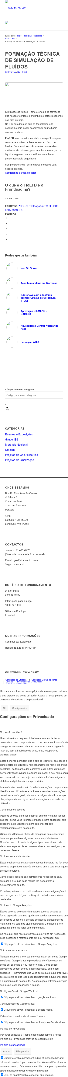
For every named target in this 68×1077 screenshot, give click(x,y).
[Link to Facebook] (37, 675)
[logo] (28, 7)
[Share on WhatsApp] (10, 229)
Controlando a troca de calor (20, 172)
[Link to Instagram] (43, 675)
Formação (11, 209)
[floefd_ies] (34, 94)
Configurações (19, 707)
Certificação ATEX (37, 205)
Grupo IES (10, 71)
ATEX (21, 205)
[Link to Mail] (60, 675)
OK (4, 707)
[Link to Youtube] (54, 675)
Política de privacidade (12, 1045)
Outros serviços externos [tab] (14, 950)
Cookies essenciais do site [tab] (14, 856)
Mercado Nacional (16, 444)
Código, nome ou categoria (19, 389)
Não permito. (22, 1051)
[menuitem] (16, 680)
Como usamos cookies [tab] (12, 809)
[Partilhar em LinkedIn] (10, 234)
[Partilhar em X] (10, 223)
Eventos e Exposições (19, 434)
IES (20, 209)
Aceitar (6, 1051)
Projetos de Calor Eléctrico (21, 455)
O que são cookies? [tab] (11, 732)
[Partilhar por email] (10, 239)
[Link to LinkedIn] (49, 675)
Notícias (22, 71)
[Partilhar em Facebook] (10, 218)
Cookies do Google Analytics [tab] (16, 905)
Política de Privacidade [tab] (12, 1028)
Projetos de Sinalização (19, 460)
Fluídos (53, 205)
